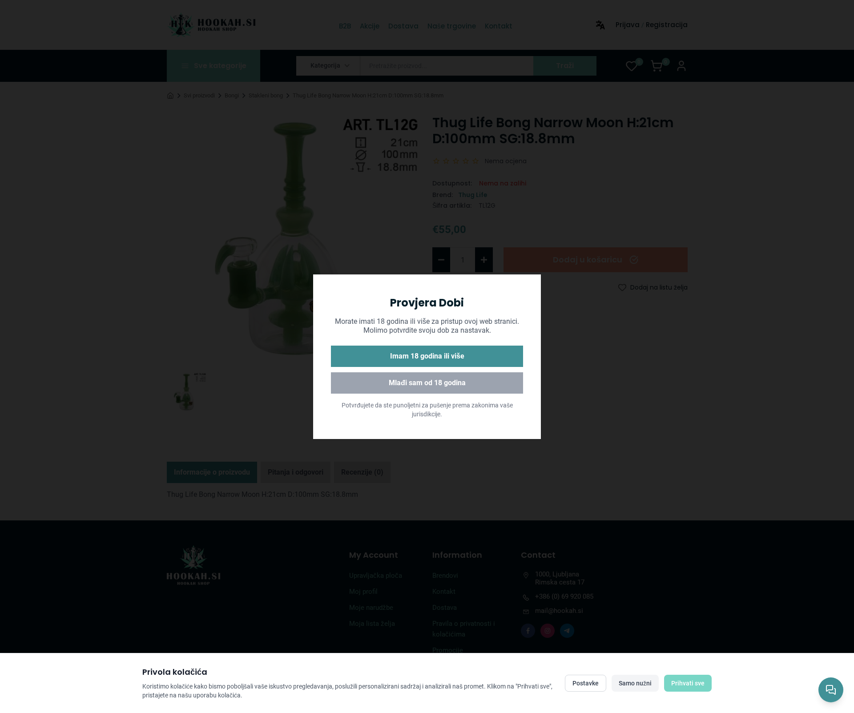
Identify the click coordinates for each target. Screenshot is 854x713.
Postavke (585, 683)
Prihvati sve (688, 683)
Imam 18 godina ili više (427, 356)
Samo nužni (635, 683)
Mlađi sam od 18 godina (427, 383)
